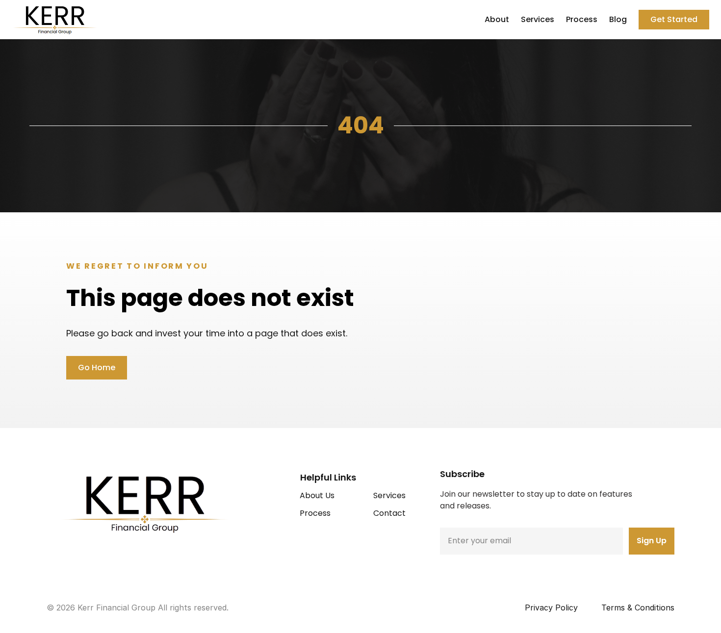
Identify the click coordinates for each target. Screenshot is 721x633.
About (497, 19)
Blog (618, 19)
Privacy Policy (551, 607)
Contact (389, 513)
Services (537, 19)
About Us (317, 495)
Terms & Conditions (637, 607)
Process (581, 19)
